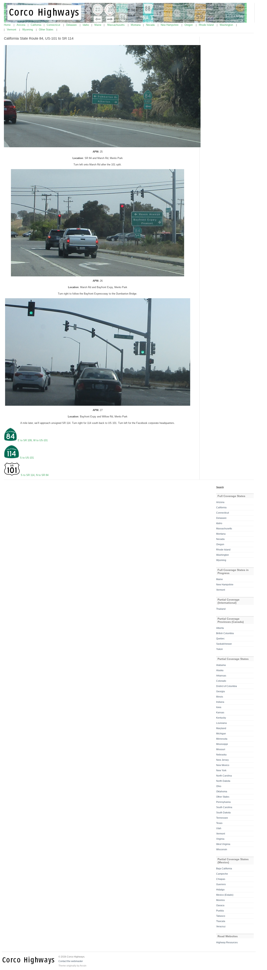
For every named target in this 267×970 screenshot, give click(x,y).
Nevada (150, 24)
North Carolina (224, 775)
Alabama (221, 665)
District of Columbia (226, 686)
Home (7, 24)
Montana (136, 24)
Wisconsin (221, 849)
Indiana (220, 702)
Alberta (220, 628)
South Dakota (223, 812)
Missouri (220, 749)
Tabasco (220, 916)
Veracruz (221, 926)
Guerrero (221, 884)
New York (221, 770)
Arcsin (83, 965)
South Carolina (224, 807)
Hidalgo (220, 889)
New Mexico (222, 765)
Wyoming (28, 29)
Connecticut (54, 24)
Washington (227, 24)
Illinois (219, 696)
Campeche (222, 873)
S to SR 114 (27, 475)
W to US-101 (40, 440)
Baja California (224, 868)
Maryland (221, 728)
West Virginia (223, 844)
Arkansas (221, 675)
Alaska (219, 670)
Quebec (220, 638)
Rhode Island (206, 24)
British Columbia (225, 633)
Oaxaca (220, 905)
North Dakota (223, 781)
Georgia (220, 691)
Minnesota (221, 738)
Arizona (21, 24)
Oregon (189, 24)
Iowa (218, 707)
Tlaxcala (220, 921)
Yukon (219, 649)
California (36, 24)
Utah (218, 828)
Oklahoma (221, 791)
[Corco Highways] (125, 21)
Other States (46, 29)
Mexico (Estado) (224, 895)
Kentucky (221, 717)
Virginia (220, 839)
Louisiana (221, 723)
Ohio (218, 786)
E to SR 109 (24, 440)
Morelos (220, 900)
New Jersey (222, 760)
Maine (98, 24)
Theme (62, 965)
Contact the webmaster (70, 961)
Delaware (71, 24)
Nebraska (221, 754)
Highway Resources (227, 942)
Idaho (86, 24)
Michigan (221, 733)
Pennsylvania (223, 802)
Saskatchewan (224, 644)
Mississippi (222, 744)
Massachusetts (116, 24)
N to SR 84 (42, 475)
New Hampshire (170, 24)
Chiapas (220, 879)
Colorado (221, 681)
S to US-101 (27, 457)
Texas (219, 823)
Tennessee (222, 817)
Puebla (220, 910)
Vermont (12, 29)
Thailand (221, 609)
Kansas (220, 712)
